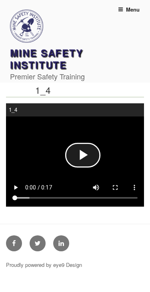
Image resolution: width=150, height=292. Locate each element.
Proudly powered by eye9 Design (44, 264)
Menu (133, 9)
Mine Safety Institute (46, 58)
